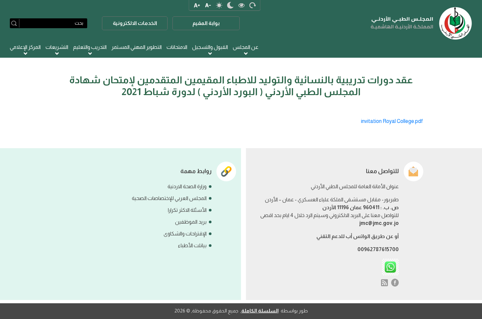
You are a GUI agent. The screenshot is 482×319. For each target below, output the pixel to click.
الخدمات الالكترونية (135, 23)
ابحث (15, 23)
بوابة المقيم (206, 23)
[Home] (421, 23)
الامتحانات (177, 47)
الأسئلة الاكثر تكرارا (187, 210)
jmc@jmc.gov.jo (379, 223)
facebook (395, 283)
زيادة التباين (241, 5)
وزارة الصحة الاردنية (187, 186)
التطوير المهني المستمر (136, 47)
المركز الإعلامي (25, 47)
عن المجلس (245, 47)
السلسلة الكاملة (260, 310)
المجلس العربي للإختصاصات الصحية (169, 198)
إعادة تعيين (252, 5)
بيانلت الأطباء (192, 245)
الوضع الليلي (230, 5)
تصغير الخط (207, 5)
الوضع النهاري (219, 5)
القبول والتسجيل (210, 47)
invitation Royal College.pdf (392, 121)
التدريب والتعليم (90, 47)
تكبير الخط (196, 5)
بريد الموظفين (191, 222)
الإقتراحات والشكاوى (185, 233)
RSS (384, 283)
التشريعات (57, 47)
